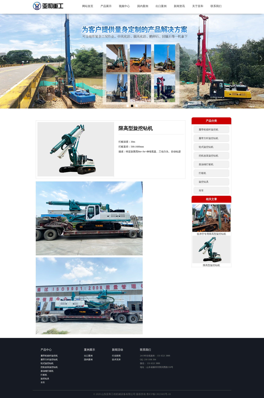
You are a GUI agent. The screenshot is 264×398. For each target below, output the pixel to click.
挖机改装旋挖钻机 (49, 367)
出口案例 (88, 356)
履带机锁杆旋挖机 (49, 356)
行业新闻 (116, 356)
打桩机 (44, 375)
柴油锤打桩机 (47, 371)
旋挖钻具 (45, 379)
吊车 (43, 382)
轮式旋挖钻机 (47, 363)
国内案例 (88, 359)
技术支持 (116, 359)
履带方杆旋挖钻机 (49, 359)
